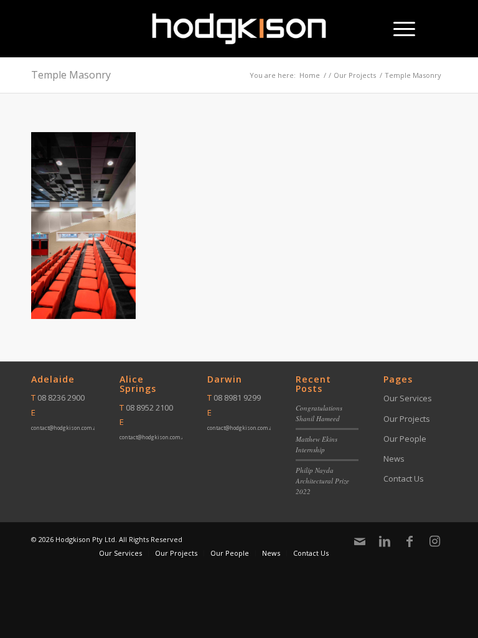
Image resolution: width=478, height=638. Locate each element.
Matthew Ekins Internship (316, 444)
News (394, 458)
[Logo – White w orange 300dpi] (239, 29)
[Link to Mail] (359, 541)
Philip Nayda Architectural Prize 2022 (322, 480)
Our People (404, 438)
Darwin (224, 379)
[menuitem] (398, 29)
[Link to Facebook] (409, 541)
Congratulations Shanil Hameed (319, 413)
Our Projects (406, 418)
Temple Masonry (71, 75)
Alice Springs (138, 384)
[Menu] (398, 29)
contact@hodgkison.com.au (65, 427)
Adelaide (53, 379)
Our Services (407, 398)
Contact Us (403, 478)
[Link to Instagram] (434, 541)
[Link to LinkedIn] (384, 541)
